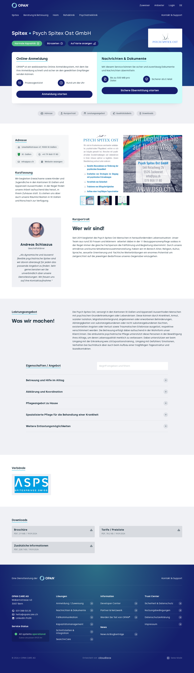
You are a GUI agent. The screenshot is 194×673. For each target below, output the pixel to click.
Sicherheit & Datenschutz (159, 603)
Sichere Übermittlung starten (140, 90)
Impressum (151, 624)
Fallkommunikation (67, 617)
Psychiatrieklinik (88, 15)
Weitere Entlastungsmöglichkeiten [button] (48, 426)
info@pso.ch (27, 162)
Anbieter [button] (159, 5)
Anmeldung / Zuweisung (70, 603)
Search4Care (63, 639)
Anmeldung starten (54, 94)
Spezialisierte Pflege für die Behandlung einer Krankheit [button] (62, 414)
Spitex (15, 15)
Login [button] (172, 5)
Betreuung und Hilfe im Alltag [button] (45, 380)
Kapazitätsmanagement (69, 624)
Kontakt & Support (171, 15)
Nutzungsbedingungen (157, 610)
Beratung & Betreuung (35, 15)
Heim (56, 15)
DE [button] (180, 5)
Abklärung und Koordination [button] (44, 391)
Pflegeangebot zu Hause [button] (42, 403)
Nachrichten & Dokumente (71, 610)
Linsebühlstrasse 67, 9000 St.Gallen (39, 147)
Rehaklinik (69, 15)
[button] (27, 43)
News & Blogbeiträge (112, 634)
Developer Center (110, 603)
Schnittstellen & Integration (65, 631)
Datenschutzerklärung (157, 617)
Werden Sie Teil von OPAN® (115, 617)
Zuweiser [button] (145, 5)
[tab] (87, 200)
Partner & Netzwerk (111, 610)
